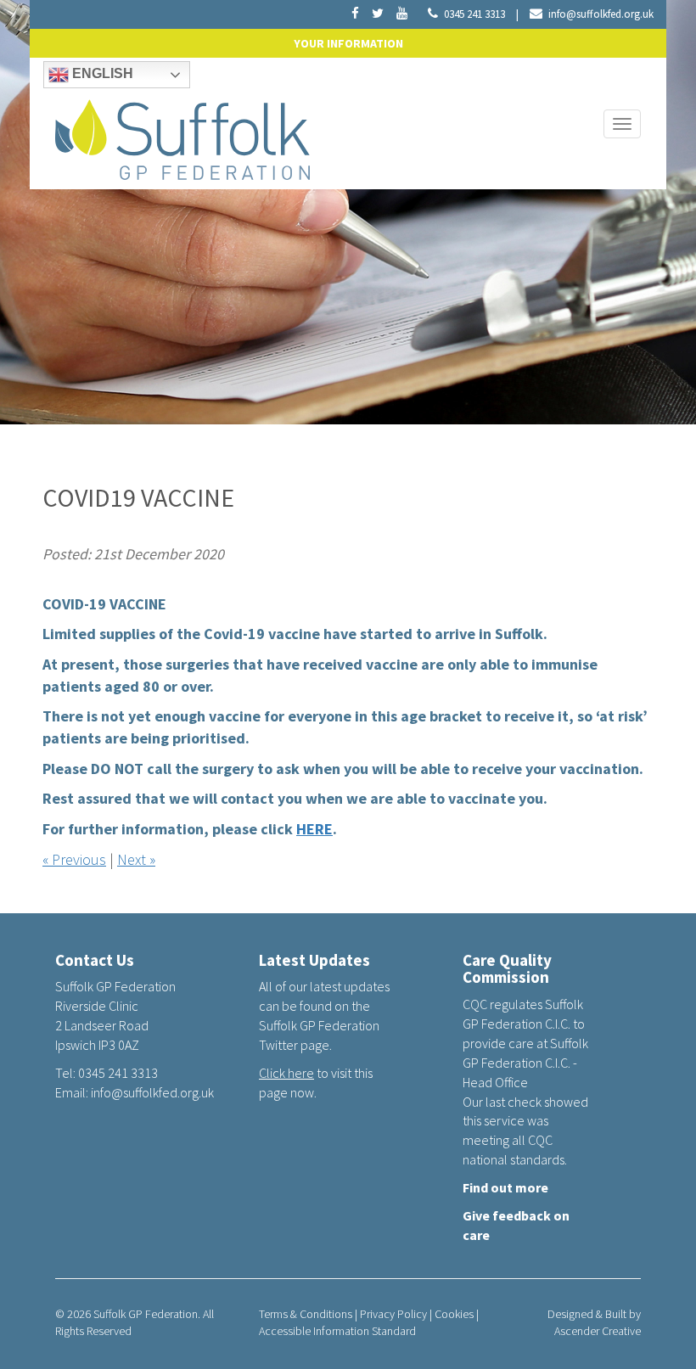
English (101, 73)
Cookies (454, 1313)
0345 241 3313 (474, 14)
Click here (286, 1072)
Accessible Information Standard (337, 1330)
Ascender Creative (597, 1330)
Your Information (348, 43)
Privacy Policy (393, 1313)
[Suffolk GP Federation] (182, 135)
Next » (136, 859)
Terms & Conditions (305, 1313)
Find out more (505, 1187)
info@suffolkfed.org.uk (601, 14)
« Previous (74, 859)
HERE (314, 829)
